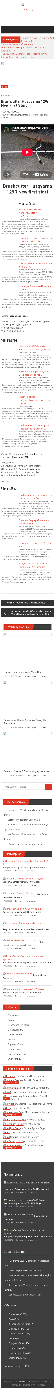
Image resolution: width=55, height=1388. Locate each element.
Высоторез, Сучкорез (18, 1025)
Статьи (11, 1039)
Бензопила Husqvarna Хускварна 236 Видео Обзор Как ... (36, 240)
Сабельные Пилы (16, 1034)
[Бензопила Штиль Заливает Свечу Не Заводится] (27, 699)
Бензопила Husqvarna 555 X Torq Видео (35, 545)
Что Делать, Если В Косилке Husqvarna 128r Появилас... (33, 565)
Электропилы (14, 1059)
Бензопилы (13, 1015)
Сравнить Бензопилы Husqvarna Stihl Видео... (35, 265)
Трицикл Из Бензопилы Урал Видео (24, 672)
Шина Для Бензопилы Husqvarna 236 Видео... (35, 288)
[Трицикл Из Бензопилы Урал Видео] (27, 650)
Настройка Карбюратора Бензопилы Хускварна (27, 962)
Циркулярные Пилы (17, 1054)
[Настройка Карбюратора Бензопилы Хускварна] (27, 957)
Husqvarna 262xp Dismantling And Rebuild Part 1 (26, 867)
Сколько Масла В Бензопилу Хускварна (26, 771)
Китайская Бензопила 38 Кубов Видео (22, 912)
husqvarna (33, 115)
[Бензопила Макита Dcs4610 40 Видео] (23, 878)
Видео (4, 87)
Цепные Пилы (14, 1049)
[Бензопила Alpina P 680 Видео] (19, 893)
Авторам (9, 1366)
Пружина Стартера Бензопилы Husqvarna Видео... (34, 522)
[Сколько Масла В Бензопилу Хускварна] (27, 750)
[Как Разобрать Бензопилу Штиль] (21, 940)
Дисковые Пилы (16, 1030)
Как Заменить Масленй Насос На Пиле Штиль (24, 54)
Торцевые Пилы (15, 1044)
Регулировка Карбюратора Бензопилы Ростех (26, 929)
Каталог (19, 1366)
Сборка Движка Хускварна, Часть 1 (19, 57)
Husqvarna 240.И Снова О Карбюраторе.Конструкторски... (35, 348)
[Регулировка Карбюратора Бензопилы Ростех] (27, 924)
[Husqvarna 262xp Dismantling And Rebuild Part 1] (27, 862)
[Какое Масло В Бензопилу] (17, 973)
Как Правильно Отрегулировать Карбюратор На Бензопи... (35, 427)
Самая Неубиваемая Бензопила (17, 44)
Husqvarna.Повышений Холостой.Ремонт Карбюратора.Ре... (30, 212)
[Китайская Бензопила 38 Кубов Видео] (23, 908)
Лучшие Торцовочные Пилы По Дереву (25, 602)
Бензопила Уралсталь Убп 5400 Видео (22, 992)
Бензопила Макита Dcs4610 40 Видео (21, 882)
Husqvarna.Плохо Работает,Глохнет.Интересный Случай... (34, 400)
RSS (27, 1366)
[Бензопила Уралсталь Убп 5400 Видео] (23, 989)
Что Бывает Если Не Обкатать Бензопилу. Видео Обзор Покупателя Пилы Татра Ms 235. (28, 612)
